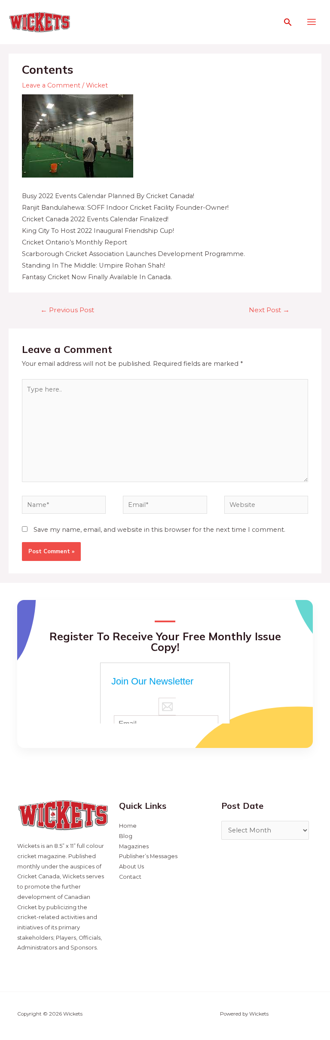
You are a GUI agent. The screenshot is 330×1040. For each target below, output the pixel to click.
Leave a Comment (51, 85)
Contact (130, 877)
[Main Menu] (311, 22)
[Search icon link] (288, 22)
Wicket (97, 85)
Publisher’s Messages (148, 856)
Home (128, 826)
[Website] (266, 506)
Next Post (269, 310)
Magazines (134, 846)
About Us (131, 866)
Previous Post (67, 310)
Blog (125, 836)
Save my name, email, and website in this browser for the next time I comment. (159, 530)
